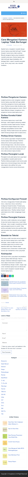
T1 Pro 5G (4, 383)
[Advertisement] (14, 81)
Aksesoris (4, 361)
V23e (2, 397)
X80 (2, 408)
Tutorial (3, 389)
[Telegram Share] (10, 276)
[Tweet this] (5, 276)
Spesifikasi (4, 378)
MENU (24, 13)
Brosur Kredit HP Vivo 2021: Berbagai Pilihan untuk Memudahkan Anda (7, 309)
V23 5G (3, 394)
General (7, 302)
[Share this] (2, 276)
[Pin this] (7, 276)
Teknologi (3, 386)
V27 (2, 400)
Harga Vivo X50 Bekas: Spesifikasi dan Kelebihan (21, 308)
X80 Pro (3, 411)
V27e (2, 403)
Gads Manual (5, 364)
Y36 (2, 414)
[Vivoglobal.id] (14, 6)
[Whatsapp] (13, 276)
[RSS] (14, 1)
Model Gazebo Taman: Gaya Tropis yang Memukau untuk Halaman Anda (18, 295)
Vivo (2, 405)
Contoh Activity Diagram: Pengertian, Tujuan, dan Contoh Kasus (18, 289)
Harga (2, 369)
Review (3, 375)
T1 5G (3, 380)
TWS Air (3, 391)
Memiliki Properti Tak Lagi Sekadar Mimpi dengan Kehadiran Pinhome (17, 282)
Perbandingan (5, 372)
